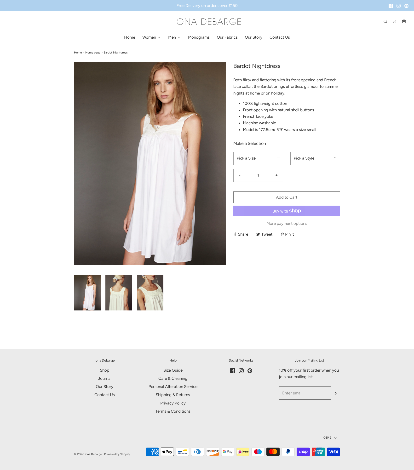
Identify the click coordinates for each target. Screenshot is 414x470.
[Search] (385, 21)
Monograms (199, 37)
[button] (87, 292)
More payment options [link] (286, 223)
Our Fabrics (227, 37)
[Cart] (404, 21)
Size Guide (173, 370)
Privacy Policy (173, 403)
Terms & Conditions (172, 411)
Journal (104, 378)
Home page (92, 52)
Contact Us (280, 37)
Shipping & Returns (173, 394)
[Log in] (394, 21)
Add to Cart (286, 197)
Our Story (253, 37)
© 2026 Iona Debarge (88, 454)
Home (129, 37)
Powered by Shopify (117, 454)
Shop (104, 370)
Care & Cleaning (172, 378)
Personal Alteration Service (173, 386)
